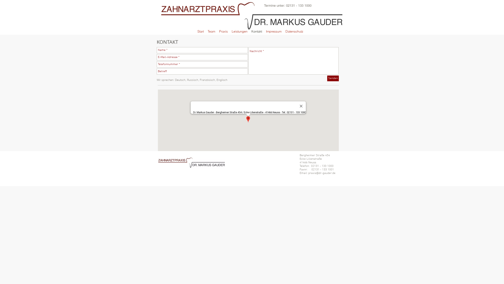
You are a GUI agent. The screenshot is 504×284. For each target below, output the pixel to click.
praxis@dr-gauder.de (321, 173)
